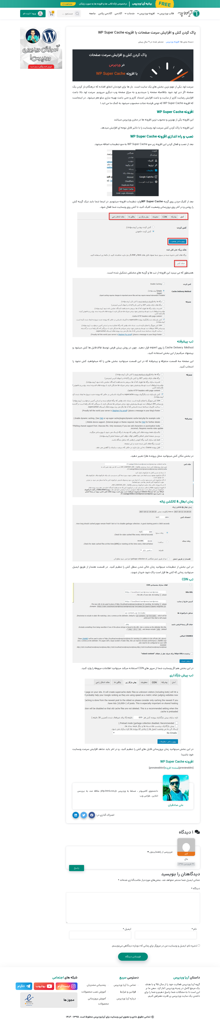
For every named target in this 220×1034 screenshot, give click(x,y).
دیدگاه (195, 888)
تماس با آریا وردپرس (125, 985)
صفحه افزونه (172, 768)
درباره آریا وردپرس (126, 998)
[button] (92, 815)
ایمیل (127, 929)
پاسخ (76, 868)
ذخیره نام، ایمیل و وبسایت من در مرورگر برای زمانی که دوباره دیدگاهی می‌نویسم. (154, 946)
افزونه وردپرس (172, 41)
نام (194, 929)
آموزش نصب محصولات (93, 992)
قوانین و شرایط (128, 992)
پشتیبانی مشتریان (96, 985)
